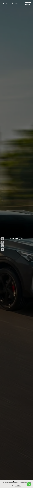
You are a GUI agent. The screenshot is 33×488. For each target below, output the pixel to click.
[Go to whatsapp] (29, 484)
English (16, 3)
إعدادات (18, 485)
